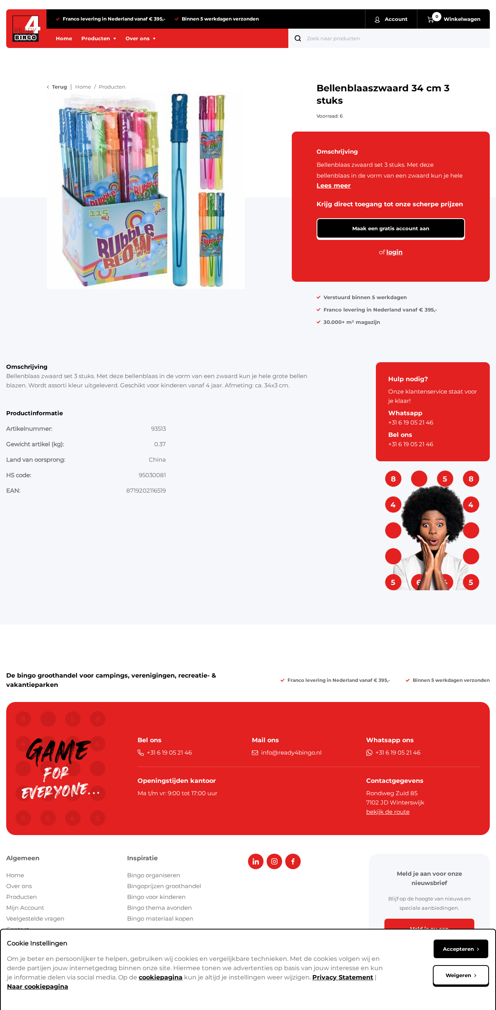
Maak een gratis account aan (390, 228)
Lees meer (334, 185)
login (394, 252)
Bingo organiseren (153, 875)
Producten (21, 896)
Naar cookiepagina (37, 986)
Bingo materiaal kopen (160, 918)
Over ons (19, 886)
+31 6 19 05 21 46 (410, 422)
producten (112, 87)
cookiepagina (161, 977)
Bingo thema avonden (159, 907)
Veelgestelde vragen (35, 918)
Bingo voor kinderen (156, 896)
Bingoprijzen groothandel (164, 886)
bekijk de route (388, 811)
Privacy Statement (342, 977)
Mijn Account (25, 907)
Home (15, 875)
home (83, 87)
